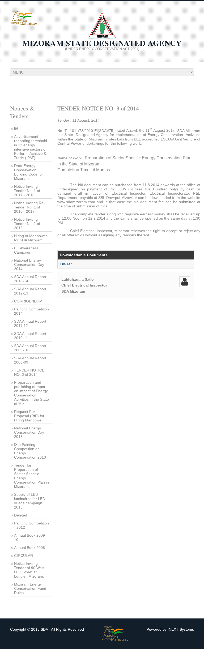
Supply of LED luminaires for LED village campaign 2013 (29, 500)
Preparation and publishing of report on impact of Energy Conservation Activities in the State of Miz (31, 393)
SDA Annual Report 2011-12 (30, 323)
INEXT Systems (181, 629)
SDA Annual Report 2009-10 (30, 348)
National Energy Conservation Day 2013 (29, 432)
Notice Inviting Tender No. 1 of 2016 (27, 223)
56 (16, 128)
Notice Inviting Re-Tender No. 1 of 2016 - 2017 (29, 207)
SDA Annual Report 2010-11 (30, 335)
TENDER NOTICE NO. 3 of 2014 (29, 372)
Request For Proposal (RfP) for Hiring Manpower (29, 415)
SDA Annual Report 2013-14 (30, 279)
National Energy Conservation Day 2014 (29, 264)
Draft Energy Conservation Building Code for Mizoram (28, 172)
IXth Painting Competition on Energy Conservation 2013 (30, 450)
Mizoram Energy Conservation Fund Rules (30, 588)
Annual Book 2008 (29, 547)
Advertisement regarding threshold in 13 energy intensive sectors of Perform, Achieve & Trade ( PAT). (30, 147)
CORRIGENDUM (28, 301)
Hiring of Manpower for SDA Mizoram (30, 238)
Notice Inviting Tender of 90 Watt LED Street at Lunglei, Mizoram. (29, 569)
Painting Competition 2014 (31, 311)
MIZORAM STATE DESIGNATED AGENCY (102, 43)
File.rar (66, 264)
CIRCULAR (23, 555)
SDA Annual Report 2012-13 (30, 291)
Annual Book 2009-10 (30, 537)
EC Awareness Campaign (26, 250)
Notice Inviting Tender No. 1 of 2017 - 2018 (27, 190)
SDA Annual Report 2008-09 (30, 360)
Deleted (20, 515)
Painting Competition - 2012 (31, 525)
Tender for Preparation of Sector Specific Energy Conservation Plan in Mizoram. (31, 476)
